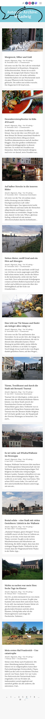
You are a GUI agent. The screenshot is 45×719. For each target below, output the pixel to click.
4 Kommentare (21, 529)
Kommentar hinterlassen (28, 195)
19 (20, 699)
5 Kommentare (25, 266)
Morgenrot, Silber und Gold (18, 57)
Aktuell (7, 60)
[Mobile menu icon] (40, 3)
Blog (19, 60)
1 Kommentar (24, 331)
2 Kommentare (24, 62)
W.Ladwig (22, 16)
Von (27, 60)
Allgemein (13, 60)
